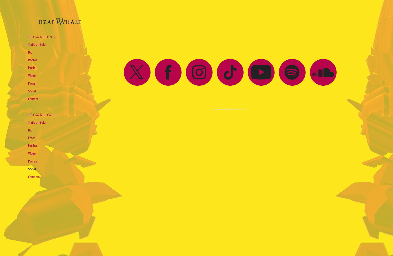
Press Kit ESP (40, 114)
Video (32, 76)
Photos (32, 60)
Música (32, 146)
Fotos (31, 138)
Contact (33, 99)
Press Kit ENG (41, 37)
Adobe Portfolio (237, 109)
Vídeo (32, 154)
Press (31, 83)
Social (32, 91)
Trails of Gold (36, 45)
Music (31, 68)
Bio (30, 52)
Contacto (34, 177)
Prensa (32, 161)
